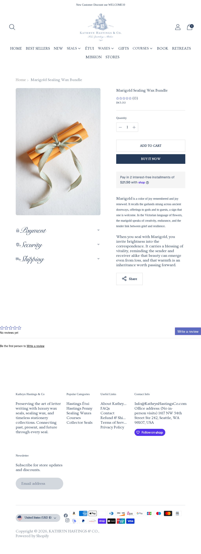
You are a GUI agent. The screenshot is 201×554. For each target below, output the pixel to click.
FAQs (105, 408)
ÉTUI (89, 48)
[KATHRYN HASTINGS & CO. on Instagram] (67, 521)
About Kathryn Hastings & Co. (126, 404)
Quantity (121, 117)
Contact (107, 413)
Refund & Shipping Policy (122, 418)
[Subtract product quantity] (134, 127)
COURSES (141, 48)
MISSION (94, 57)
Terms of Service (114, 422)
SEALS (72, 48)
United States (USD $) (38, 517)
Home (21, 80)
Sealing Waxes (79, 413)
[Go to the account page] (177, 27)
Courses (74, 418)
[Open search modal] (12, 27)
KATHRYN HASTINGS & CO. (74, 531)
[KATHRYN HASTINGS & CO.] (100, 27)
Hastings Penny (79, 408)
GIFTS (123, 48)
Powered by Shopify (32, 536)
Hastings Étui (78, 404)
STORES (112, 57)
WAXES (104, 48)
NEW (58, 48)
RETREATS (181, 48)
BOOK (162, 48)
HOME (16, 48)
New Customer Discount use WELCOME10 (100, 4)
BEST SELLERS (38, 48)
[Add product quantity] (120, 127)
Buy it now (150, 159)
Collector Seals (79, 422)
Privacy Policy (112, 427)
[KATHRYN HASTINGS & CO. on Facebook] (65, 516)
